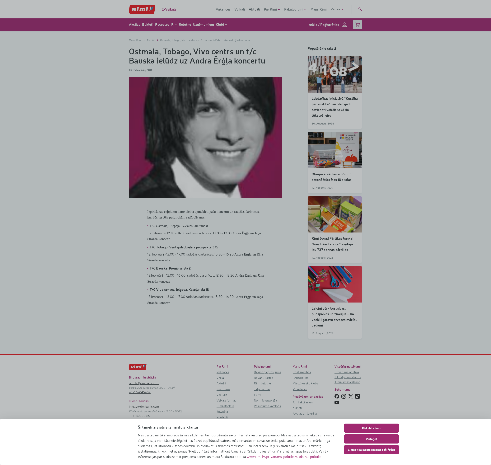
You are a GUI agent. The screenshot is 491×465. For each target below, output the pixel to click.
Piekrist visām (371, 428)
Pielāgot (371, 439)
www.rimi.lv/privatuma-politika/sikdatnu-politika (284, 456)
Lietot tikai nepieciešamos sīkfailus (371, 450)
